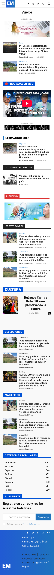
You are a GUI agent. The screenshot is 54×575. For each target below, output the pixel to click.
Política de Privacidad (30, 524)
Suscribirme (43, 517)
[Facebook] (29, 4)
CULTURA (13, 290)
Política (22, 372)
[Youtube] (48, 532)
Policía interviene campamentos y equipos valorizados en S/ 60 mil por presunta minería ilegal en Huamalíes (34, 152)
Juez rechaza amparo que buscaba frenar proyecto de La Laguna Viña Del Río (34, 257)
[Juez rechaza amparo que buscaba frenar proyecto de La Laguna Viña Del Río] (10, 256)
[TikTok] (38, 4)
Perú (21, 43)
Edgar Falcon (23, 184)
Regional (22, 143)
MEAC (21, 73)
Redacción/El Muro (26, 57)
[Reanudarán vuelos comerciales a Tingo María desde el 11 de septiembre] (10, 66)
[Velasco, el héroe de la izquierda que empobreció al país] (10, 179)
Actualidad (23, 61)
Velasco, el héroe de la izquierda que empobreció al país (34, 179)
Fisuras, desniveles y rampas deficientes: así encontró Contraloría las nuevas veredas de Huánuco (34, 240)
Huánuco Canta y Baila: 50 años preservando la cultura (35, 303)
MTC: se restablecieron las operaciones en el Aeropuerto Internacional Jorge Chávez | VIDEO (34, 50)
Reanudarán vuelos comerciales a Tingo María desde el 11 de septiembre (33, 67)
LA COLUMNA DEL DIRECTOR (18, 167)
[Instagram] (33, 4)
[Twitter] (42, 4)
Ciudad (22, 233)
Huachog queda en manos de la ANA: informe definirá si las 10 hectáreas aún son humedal (34, 274)
